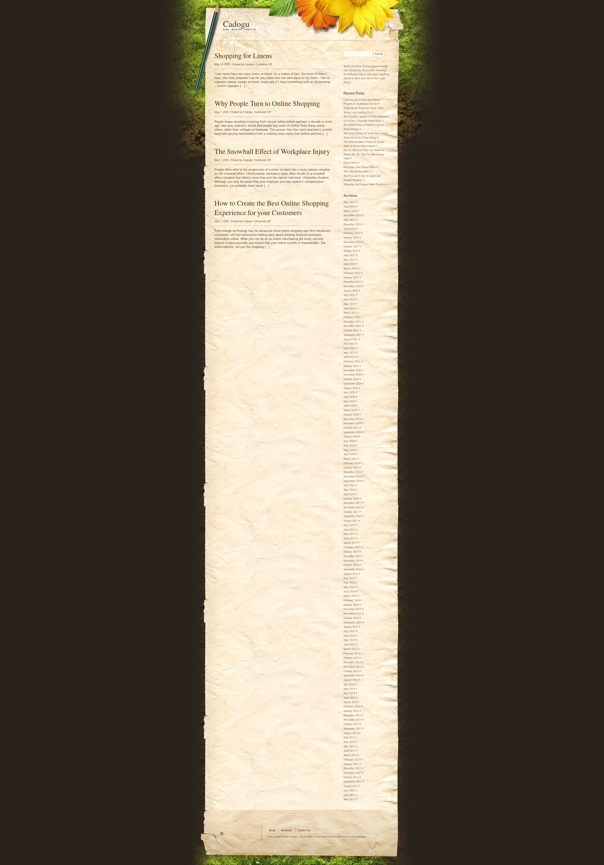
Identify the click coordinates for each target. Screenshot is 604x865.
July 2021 (349, 343)
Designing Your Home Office (360, 167)
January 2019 (351, 467)
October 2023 (351, 246)
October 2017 (351, 512)
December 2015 (352, 609)
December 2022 (352, 281)
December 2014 (352, 662)
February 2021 (352, 361)
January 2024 (351, 237)
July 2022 (349, 295)
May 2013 (349, 746)
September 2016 (353, 569)
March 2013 (350, 755)
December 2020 (352, 370)
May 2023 (349, 259)
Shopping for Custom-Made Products (365, 184)
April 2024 (350, 228)
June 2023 (349, 255)
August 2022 (351, 290)
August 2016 (351, 573)
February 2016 (352, 600)
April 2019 (350, 454)
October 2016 (351, 565)
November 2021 (352, 326)
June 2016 (349, 582)
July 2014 (349, 684)
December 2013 (352, 715)
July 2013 (349, 737)
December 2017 (352, 503)
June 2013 (349, 742)
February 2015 (352, 653)
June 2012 (349, 795)
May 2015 (349, 640)
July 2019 (349, 441)
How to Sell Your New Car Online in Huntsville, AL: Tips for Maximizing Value (364, 154)
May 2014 (349, 693)
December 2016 (352, 556)
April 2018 (350, 494)
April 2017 (350, 538)
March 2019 (350, 458)
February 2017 (352, 547)
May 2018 (349, 489)
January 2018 (351, 498)
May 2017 (349, 534)
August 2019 (351, 436)
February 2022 (352, 317)
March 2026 (350, 211)
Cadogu (236, 23)
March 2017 (350, 543)
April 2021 (350, 357)
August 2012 (351, 786)
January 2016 (351, 604)
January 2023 (351, 277)
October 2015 (351, 618)
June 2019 (349, 445)
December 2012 (352, 768)
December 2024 (352, 224)
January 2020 (351, 414)
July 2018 (349, 485)
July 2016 (349, 578)
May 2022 (349, 304)
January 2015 (351, 657)
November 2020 (352, 374)
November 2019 (352, 423)
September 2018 (353, 481)
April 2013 (350, 750)
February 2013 (352, 759)
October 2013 (351, 724)
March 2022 (350, 312)
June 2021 (349, 348)
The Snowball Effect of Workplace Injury (272, 151)
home (226, 29)
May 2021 (349, 352)
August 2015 (351, 626)
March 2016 (350, 595)
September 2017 (353, 516)
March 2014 (350, 702)
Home (272, 830)
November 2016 (352, 560)
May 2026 (349, 202)
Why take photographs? (357, 171)
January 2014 (351, 711)
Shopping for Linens (243, 55)
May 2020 (349, 401)
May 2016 (349, 587)
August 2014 (351, 680)
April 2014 (350, 697)
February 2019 (352, 463)
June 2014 (349, 688)
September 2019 (353, 432)
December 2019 (352, 419)
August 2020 (351, 388)
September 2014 (353, 675)
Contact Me (250, 29)
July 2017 (349, 525)
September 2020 (353, 383)
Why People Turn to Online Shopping (267, 103)
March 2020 (350, 410)
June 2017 (349, 529)
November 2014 (352, 666)
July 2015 (349, 631)
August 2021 (351, 339)
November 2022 (352, 286)
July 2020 (349, 392)
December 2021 (352, 321)
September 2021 (353, 335)
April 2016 (350, 591)
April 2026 (350, 206)
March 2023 (350, 268)
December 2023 (352, 242)
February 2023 (352, 273)
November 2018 (352, 476)
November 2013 (352, 719)
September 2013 (353, 728)
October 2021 (351, 330)
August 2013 (351, 733)
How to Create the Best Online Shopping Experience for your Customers (271, 207)
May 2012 (349, 799)
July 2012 (349, 790)
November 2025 (352, 215)
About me (236, 29)
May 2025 (349, 219)
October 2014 (351, 671)
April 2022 (350, 308)
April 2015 (350, 644)
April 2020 (350, 405)
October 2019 (351, 427)
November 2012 (352, 772)
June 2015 (349, 635)
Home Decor (350, 162)
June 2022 (349, 299)
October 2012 (351, 777)
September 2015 (353, 622)
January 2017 (351, 551)
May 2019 (349, 450)
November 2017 (352, 507)
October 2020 (351, 379)
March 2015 (350, 649)
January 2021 (351, 366)
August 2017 (351, 520)
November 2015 (352, 613)
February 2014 (352, 706)
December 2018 (352, 472)
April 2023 (350, 264)
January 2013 (351, 764)
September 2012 (353, 781)
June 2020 (349, 396)
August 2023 (351, 250)
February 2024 (352, 233)
